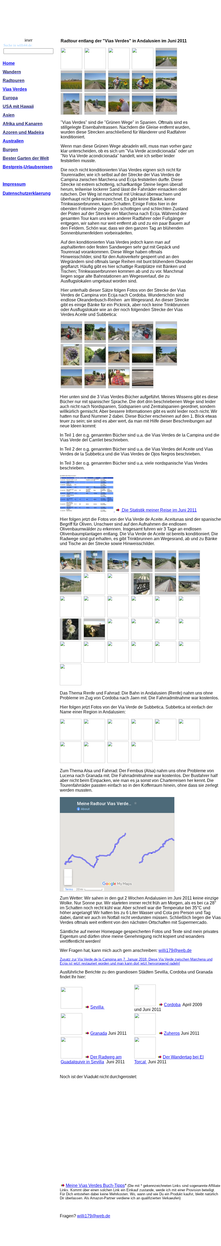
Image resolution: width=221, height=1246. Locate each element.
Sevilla (97, 1007)
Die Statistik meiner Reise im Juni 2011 (159, 510)
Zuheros (172, 1033)
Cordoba (172, 1004)
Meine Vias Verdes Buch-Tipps (95, 1185)
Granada (98, 1033)
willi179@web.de (175, 950)
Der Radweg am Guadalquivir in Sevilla (91, 1059)
